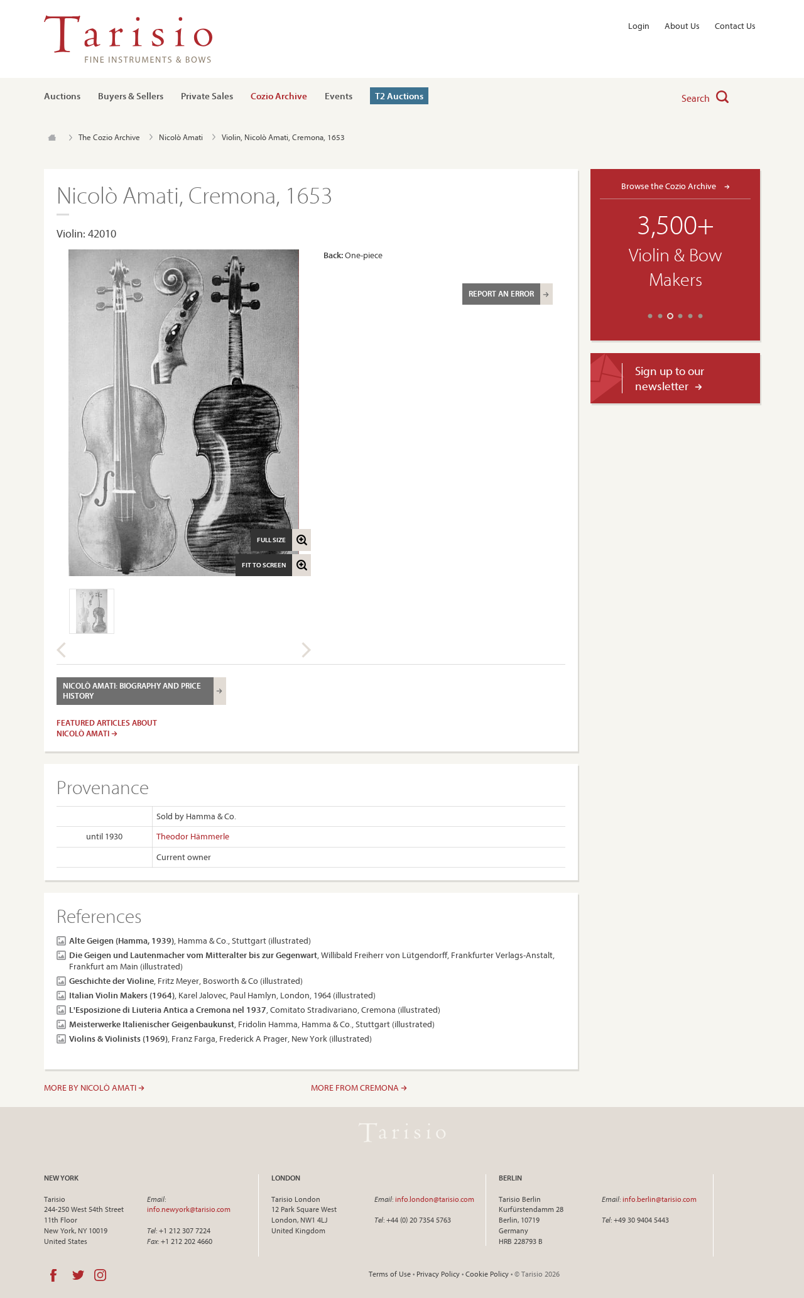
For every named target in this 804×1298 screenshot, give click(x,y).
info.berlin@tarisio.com (659, 1199)
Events (338, 96)
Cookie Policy (487, 1274)
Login (638, 25)
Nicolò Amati (181, 137)
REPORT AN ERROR (501, 293)
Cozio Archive (279, 96)
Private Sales (207, 96)
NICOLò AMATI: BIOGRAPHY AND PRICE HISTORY (132, 690)
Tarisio (402, 1133)
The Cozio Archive (109, 137)
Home (52, 137)
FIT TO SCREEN (264, 564)
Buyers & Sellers (130, 96)
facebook (53, 1275)
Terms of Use (390, 1274)
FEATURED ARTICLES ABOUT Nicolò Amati (107, 727)
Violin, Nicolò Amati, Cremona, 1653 (283, 137)
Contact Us (735, 25)
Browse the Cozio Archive (669, 185)
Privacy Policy (438, 1274)
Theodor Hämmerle (192, 836)
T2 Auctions (399, 96)
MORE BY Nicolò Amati (91, 1087)
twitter (78, 1275)
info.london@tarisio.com (434, 1199)
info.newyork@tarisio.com (189, 1209)
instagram (100, 1275)
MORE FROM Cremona (356, 1087)
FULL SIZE (271, 539)
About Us (682, 25)
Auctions (62, 96)
